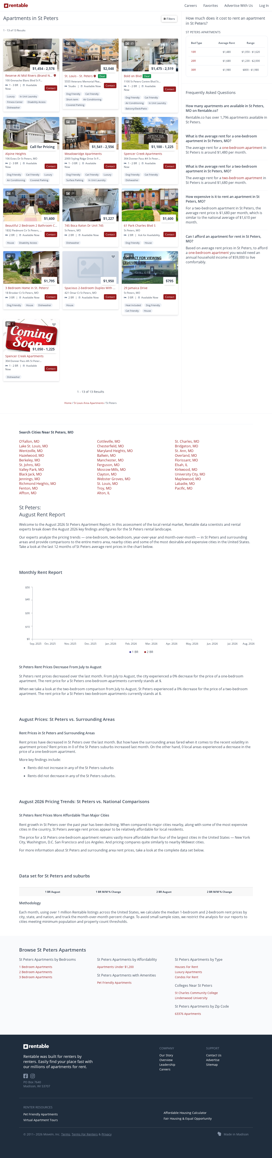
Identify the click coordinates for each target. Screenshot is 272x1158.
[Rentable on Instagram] (33, 1077)
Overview (166, 1060)
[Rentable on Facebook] (26, 1077)
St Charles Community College (196, 993)
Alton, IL (103, 493)
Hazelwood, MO (31, 455)
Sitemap (212, 1065)
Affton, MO (27, 493)
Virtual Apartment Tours (40, 1120)
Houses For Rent (186, 967)
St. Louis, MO (107, 483)
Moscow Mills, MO (111, 469)
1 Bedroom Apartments (35, 967)
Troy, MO (104, 488)
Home (68, 403)
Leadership (167, 1065)
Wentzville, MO (30, 450)
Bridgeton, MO (186, 446)
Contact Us (213, 1055)
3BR (193, 70)
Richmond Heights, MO (37, 483)
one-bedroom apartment (242, 147)
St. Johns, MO (29, 464)
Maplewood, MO (188, 479)
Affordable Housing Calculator (185, 1113)
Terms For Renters (85, 1134)
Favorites (210, 5)
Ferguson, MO (108, 464)
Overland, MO (186, 455)
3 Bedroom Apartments (35, 977)
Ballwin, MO (106, 455)
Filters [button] (170, 18)
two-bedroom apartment (242, 178)
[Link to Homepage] (16, 5)
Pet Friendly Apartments (114, 983)
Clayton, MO (106, 474)
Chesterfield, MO (110, 446)
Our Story (166, 1055)
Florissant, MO (186, 460)
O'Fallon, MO (29, 441)
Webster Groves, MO (113, 479)
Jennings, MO (29, 479)
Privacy (107, 1134)
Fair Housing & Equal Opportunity (188, 1118)
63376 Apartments (188, 1014)
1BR (193, 52)
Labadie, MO (185, 483)
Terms (65, 1134)
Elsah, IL (181, 464)
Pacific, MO (183, 488)
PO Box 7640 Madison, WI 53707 (36, 1084)
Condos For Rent (186, 977)
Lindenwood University (191, 998)
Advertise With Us (238, 5)
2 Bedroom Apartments (35, 972)
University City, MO (190, 474)
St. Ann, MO (184, 450)
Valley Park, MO (31, 469)
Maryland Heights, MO (115, 450)
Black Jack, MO (30, 474)
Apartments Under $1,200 (115, 967)
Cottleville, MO (108, 441)
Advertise (213, 1060)
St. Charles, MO (187, 441)
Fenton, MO (28, 488)
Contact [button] (50, 88)
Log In (264, 5)
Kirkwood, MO (186, 469)
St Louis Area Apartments (89, 403)
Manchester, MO (110, 460)
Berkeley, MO (29, 460)
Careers (190, 5)
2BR (193, 61)
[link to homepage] (89, 1046)
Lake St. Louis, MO (33, 446)
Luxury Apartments (188, 972)
